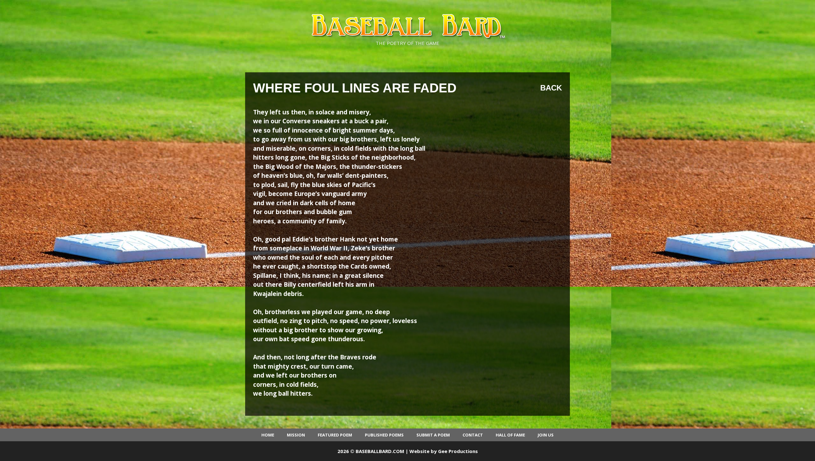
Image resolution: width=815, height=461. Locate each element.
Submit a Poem (433, 435)
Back (551, 87)
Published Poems (384, 435)
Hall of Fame (510, 435)
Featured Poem (335, 435)
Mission (296, 435)
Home (267, 435)
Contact (473, 435)
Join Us (546, 435)
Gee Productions (458, 451)
